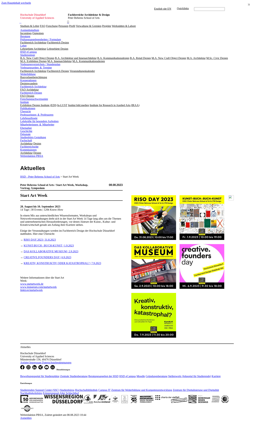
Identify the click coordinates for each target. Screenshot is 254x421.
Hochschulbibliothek (86, 390)
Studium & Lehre (29, 26)
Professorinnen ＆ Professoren (36, 114)
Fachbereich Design (31, 92)
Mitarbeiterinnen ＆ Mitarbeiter (37, 124)
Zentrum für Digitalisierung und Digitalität (196, 390)
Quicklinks (183, 8)
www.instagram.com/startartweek (38, 286)
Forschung (52, 26)
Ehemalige (26, 128)
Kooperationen (28, 80)
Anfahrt (24, 362)
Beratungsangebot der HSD (103, 376)
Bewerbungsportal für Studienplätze (39, 376)
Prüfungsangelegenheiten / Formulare (40, 39)
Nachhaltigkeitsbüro (31, 393)
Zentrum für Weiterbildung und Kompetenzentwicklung (141, 390)
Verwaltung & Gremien (88, 26)
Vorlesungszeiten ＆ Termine (36, 67)
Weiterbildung (28, 74)
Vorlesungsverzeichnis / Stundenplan (40, 64)
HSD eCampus (28, 51)
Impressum (35, 362)
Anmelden (26, 418)
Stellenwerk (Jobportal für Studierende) (189, 376)
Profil (72, 26)
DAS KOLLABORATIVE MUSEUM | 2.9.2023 (51, 251)
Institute (24, 102)
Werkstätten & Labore (124, 26)
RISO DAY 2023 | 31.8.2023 (40, 239)
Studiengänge (27, 55)
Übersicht (25, 111)
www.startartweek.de (31, 283)
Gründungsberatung (156, 376)
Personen (63, 26)
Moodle (141, 376)
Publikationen (27, 108)
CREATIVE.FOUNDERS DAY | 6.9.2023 (47, 257)
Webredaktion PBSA (31, 155)
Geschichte (26, 131)
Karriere (216, 376)
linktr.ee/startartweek (31, 290)
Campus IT (104, 390)
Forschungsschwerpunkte (34, 99)
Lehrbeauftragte (28, 118)
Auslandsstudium (29, 30)
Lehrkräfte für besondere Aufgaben (39, 121)
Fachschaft (26, 140)
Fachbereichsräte (29, 146)
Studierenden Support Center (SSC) (39, 390)
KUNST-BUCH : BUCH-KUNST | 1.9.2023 (49, 245)
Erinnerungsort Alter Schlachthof (61, 393)
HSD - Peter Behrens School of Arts (40, 176)
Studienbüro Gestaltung (33, 137)
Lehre (23, 45)
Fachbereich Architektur (33, 86)
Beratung (25, 36)
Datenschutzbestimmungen (56, 362)
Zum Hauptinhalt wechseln (16, 2)
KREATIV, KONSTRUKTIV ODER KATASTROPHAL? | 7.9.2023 (62, 263)
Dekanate (25, 134)
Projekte (106, 26)
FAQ (42, 26)
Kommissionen (28, 149)
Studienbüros (67, 390)
